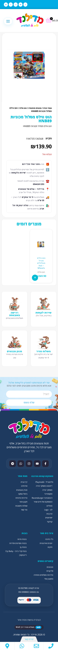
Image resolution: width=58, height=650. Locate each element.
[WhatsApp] (22, 646)
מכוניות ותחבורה (34, 108)
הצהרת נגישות (34, 619)
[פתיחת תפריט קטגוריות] (8, 21)
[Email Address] (36, 646)
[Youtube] (21, 4)
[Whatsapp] (11, 4)
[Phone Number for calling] (51, 646)
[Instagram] (16, 4)
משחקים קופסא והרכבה (42, 476)
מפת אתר (22, 619)
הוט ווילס (23, 108)
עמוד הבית (47, 108)
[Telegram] (6, 4)
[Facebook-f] (25, 4)
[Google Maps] (7, 646)
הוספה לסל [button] (35, 278)
